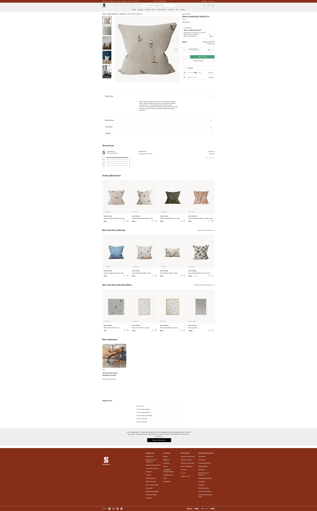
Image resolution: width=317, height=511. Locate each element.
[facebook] (110, 509)
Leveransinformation (152, 468)
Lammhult (184, 469)
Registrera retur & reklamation (151, 461)
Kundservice (149, 456)
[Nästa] (176, 49)
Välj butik (210, 77)
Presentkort (167, 481)
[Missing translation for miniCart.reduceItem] (183, 56)
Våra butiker (204, 1)
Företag (130, 1)
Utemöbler (171, 9)
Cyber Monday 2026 (204, 491)
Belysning (140, 9)
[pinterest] (117, 509)
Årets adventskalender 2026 (205, 495)
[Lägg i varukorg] (128, 221)
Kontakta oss (211, 1)
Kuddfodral (123, 14)
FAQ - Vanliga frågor (152, 485)
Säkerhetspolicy (151, 478)
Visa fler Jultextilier (142, 421)
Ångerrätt (149, 498)
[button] (186, 22)
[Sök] (144, 5)
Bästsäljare (201, 469)
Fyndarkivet (135, 1)
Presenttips (201, 481)
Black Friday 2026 (203, 488)
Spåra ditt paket (151, 481)
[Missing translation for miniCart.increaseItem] (188, 56)
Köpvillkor (149, 471)
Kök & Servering (162, 9)
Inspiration (124, 1)
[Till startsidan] (104, 5)
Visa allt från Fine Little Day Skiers (203, 285)
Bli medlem (211, 35)
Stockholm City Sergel (188, 456)
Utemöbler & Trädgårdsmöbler (168, 470)
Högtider (201, 485)
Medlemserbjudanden (205, 478)
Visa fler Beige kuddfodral (143, 412)
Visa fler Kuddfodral (142, 418)
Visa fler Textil (140, 406)
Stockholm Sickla (186, 460)
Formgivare (118, 1)
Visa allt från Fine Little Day (204, 230)
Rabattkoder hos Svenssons (203, 474)
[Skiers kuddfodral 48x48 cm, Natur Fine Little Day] (147, 49)
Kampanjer (111, 1)
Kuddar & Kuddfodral (113, 14)
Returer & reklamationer (153, 465)
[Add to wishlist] (124, 221)
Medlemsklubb (202, 466)
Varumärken (105, 1)
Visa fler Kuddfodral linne (143, 409)
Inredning (147, 9)
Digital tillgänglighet (152, 491)
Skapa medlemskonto (159, 440)
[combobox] (158, 5)
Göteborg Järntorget (187, 463)
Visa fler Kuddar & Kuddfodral (144, 415)
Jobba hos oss (185, 476)
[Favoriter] (209, 5)
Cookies (148, 475)
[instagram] (113, 509)
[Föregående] (118, 49)
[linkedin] (121, 509)
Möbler (134, 9)
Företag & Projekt (151, 495)
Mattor (154, 9)
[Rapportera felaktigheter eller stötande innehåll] (213, 158)
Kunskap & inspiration (204, 463)
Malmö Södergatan (187, 466)
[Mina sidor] (205, 5)
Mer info (211, 72)
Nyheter (183, 9)
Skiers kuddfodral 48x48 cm (135, 14)
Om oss (183, 473)
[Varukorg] (213, 5)
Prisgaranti (149, 488)
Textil (177, 9)
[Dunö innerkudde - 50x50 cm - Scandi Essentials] (185, 49)
